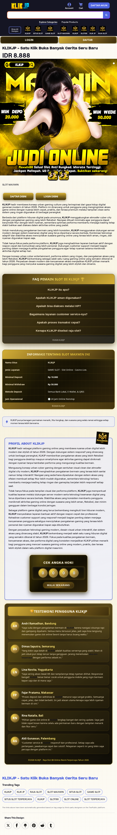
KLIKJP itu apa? (58, 289)
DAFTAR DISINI (18, 196)
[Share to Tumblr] (51, 825)
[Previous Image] (2, 117)
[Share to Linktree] (25, 825)
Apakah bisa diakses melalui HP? (58, 306)
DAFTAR (88, 40)
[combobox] (55, 15)
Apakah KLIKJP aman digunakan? (59, 297)
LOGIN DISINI (51, 196)
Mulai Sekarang (58, 585)
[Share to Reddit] (42, 825)
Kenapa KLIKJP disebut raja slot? (58, 330)
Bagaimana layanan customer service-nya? (59, 314)
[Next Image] (114, 117)
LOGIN (29, 40)
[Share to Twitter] (8, 825)
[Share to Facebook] (16, 825)
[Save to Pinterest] (33, 825)
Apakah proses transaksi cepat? (58, 322)
